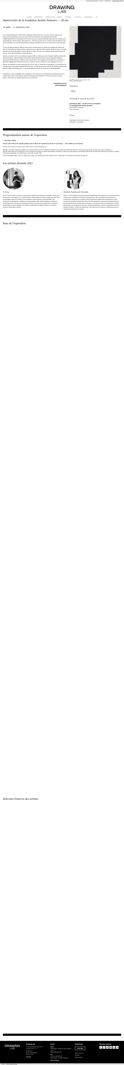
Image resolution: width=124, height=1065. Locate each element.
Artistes (68, 17)
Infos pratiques (116, 1)
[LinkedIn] (114, 1047)
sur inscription (77, 143)
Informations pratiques (77, 107)
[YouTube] (107, 1047)
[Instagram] (104, 1047)
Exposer (77, 1055)
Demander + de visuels (76, 122)
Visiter (59, 17)
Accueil (29, 17)
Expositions (38, 17)
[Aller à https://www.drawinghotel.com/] (73, 91)
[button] (80, 1048)
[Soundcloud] (117, 1047)
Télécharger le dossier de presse (79, 120)
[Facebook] (100, 1047)
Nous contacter (74, 109)
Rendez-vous (50, 17)
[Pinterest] (110, 1047)
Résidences (88, 17)
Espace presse (79, 1057)
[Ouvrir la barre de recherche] (96, 17)
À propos (77, 17)
